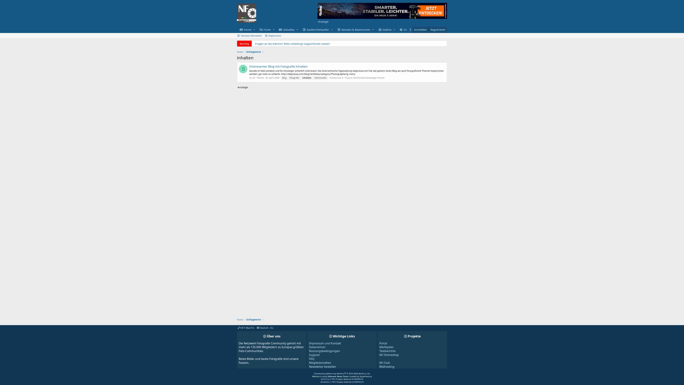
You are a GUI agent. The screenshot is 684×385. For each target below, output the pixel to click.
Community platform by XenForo (342, 373)
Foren (267, 29)
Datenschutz (317, 347)
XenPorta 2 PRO (328, 379)
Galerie (387, 29)
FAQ (311, 359)
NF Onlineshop (389, 355)
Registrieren (274, 35)
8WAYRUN (358, 379)
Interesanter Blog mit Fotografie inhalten (278, 66)
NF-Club (384, 363)
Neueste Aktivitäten (251, 35)
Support (314, 355)
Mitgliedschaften (320, 363)
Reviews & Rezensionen (355, 29)
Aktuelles (288, 29)
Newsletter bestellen (322, 367)
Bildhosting (386, 367)
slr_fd (252, 77)
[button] (254, 29)
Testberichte (387, 351)
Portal (383, 343)
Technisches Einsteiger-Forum (369, 77)
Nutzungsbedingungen (324, 351)
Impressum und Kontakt (325, 343)
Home (247, 29)
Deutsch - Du (266, 327)
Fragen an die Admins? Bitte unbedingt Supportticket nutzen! (292, 43)
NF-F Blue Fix (247, 327)
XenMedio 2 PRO (328, 382)
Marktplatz (386, 347)
